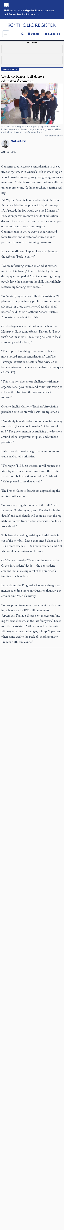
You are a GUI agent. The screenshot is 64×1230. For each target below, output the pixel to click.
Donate (35, 33)
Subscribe (54, 33)
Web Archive (10, 69)
